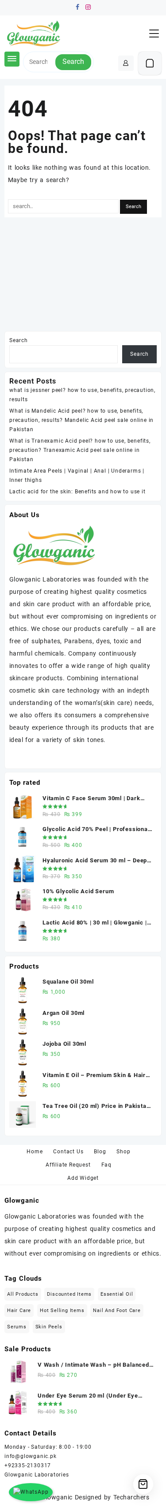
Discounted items (69, 1294)
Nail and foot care (116, 1310)
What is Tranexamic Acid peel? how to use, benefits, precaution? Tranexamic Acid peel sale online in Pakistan (80, 450)
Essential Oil (116, 1294)
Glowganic (56, 1497)
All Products (23, 1294)
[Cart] (150, 63)
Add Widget (83, 1178)
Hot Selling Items (62, 1310)
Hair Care (19, 1310)
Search (73, 61)
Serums (17, 1327)
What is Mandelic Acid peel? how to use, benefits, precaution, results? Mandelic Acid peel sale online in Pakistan (81, 420)
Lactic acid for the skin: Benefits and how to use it (77, 491)
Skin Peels (48, 1327)
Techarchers (131, 1497)
